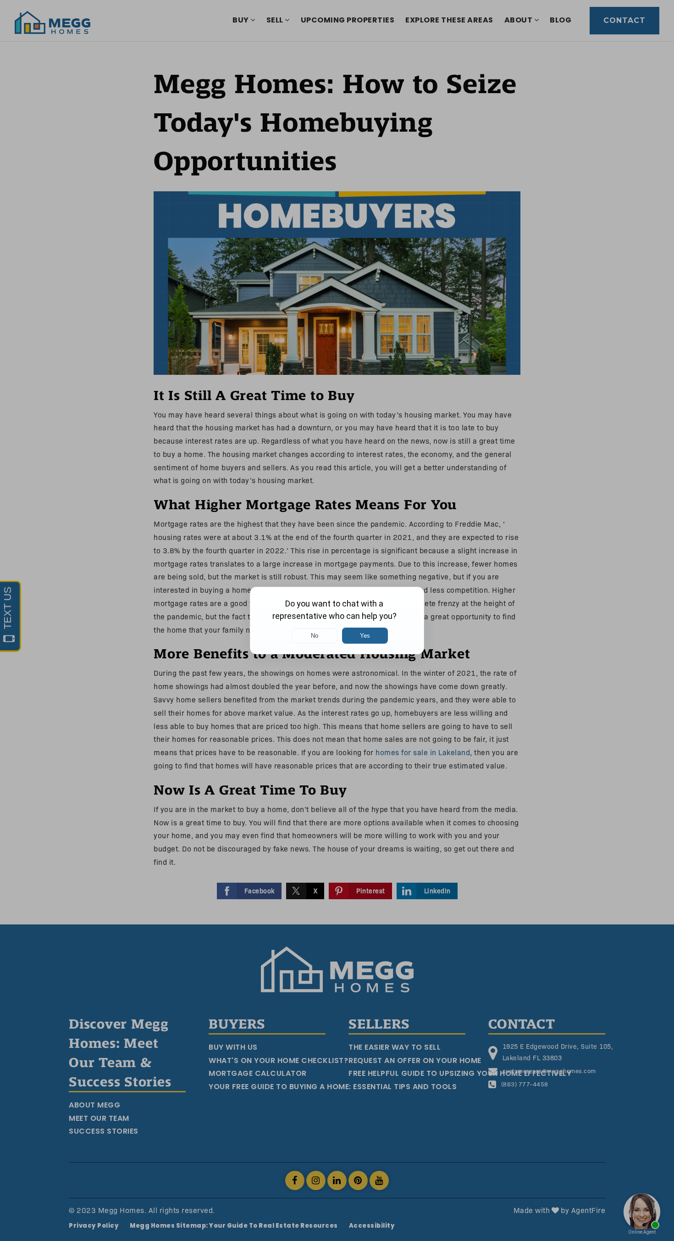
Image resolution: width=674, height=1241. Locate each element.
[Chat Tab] (337, 620)
